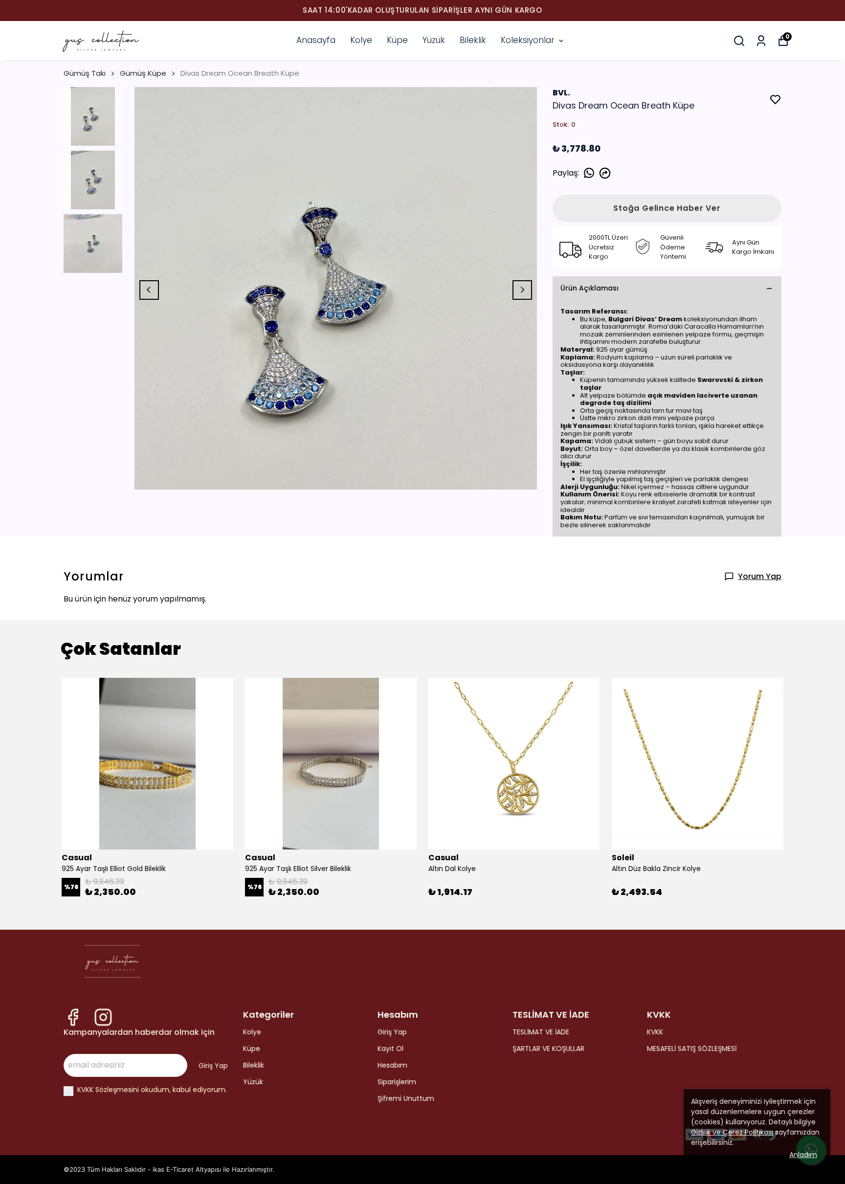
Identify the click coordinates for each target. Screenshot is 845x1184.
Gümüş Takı (85, 73)
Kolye (361, 40)
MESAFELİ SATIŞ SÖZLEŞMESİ (691, 1048)
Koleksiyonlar (528, 40)
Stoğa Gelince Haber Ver (666, 208)
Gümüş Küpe (143, 73)
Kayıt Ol (390, 1048)
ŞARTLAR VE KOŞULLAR (548, 1048)
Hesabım (392, 1065)
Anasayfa (315, 40)
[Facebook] (73, 1017)
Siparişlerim (397, 1082)
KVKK (655, 1032)
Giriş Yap (392, 1032)
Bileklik (473, 40)
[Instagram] (103, 1017)
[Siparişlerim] (761, 41)
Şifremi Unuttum (406, 1098)
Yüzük (433, 40)
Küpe (397, 40)
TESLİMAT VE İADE (540, 1032)
